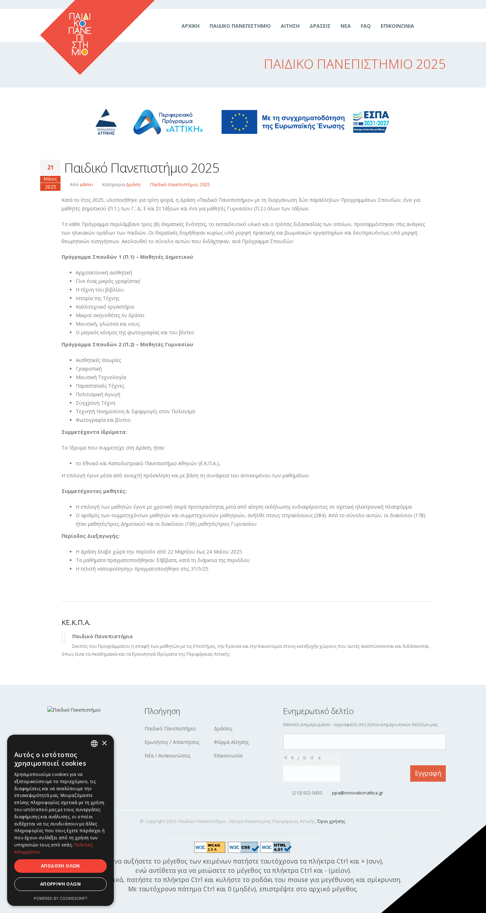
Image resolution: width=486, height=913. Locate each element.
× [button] (104, 743)
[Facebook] (427, 26)
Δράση (133, 185)
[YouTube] (440, 26)
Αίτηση (290, 25)
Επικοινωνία (397, 25)
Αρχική (190, 25)
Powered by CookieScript (61, 898)
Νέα (345, 25)
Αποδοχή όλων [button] (60, 866)
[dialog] (60, 820)
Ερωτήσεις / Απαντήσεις (171, 742)
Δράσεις (320, 25)
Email (285, 737)
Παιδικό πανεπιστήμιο (174, 185)
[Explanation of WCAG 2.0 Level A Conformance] (211, 847)
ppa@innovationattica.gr (357, 793)
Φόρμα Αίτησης (231, 742)
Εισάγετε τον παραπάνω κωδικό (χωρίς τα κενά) (314, 769)
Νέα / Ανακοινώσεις (167, 755)
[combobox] (94, 743)
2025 (205, 185)
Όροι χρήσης (331, 821)
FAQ (366, 25)
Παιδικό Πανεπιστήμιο (240, 25)
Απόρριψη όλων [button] (60, 884)
